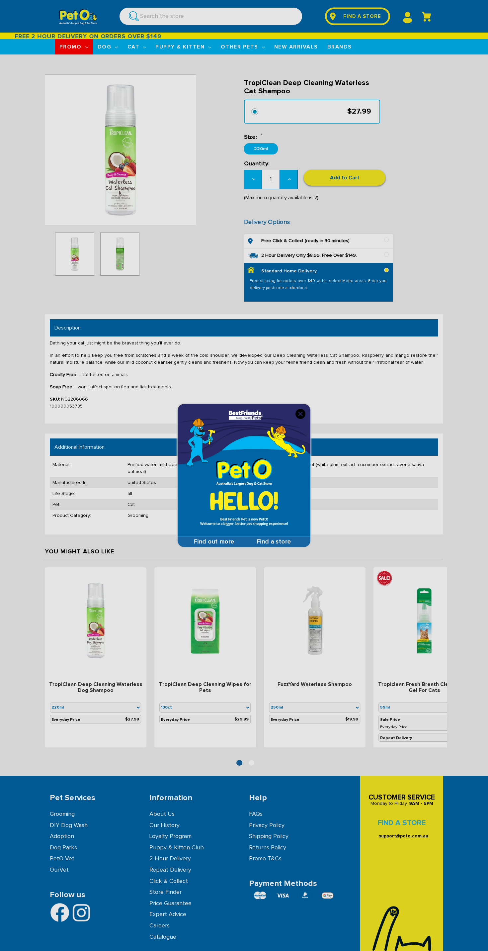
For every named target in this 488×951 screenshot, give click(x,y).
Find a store (274, 542)
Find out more (214, 542)
